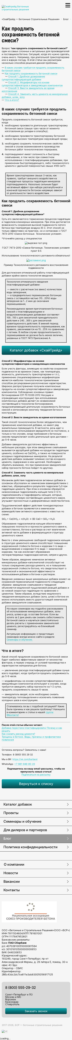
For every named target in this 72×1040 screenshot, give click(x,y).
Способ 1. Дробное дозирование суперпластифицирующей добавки (23, 78)
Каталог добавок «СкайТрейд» (36, 350)
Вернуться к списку (36, 784)
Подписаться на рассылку (36, 774)
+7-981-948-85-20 (24, 764)
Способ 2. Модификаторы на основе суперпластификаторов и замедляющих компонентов (32, 84)
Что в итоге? (12, 100)
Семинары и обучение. (20, 639)
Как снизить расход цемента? (18, 733)
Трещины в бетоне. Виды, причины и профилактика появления (31, 738)
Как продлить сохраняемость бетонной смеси (31, 73)
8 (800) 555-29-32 (20, 987)
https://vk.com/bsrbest (25, 759)
